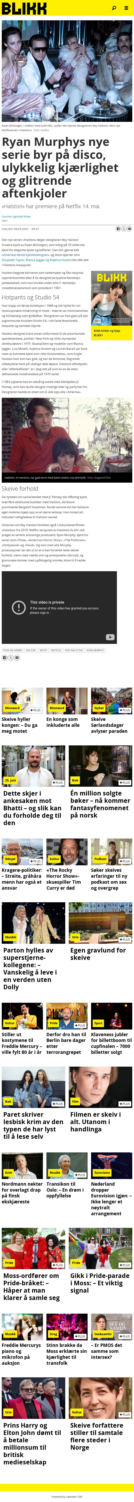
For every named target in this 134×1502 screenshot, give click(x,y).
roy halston (74, 650)
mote (43, 650)
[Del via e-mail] (129, 228)
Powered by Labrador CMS (67, 1496)
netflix (56, 650)
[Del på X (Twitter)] (123, 228)
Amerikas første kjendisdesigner (25, 255)
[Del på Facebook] (118, 228)
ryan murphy (95, 650)
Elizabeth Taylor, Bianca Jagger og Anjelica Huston (37, 260)
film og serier (12, 650)
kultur (31, 650)
